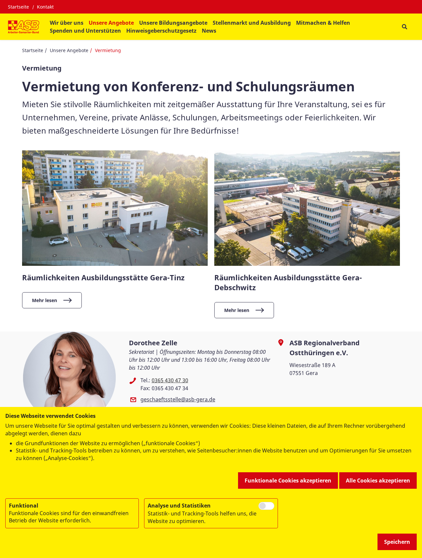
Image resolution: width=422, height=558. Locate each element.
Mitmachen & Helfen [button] (323, 22)
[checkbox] (266, 506)
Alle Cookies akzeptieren (378, 480)
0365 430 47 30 (170, 380)
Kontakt (45, 7)
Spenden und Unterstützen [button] (85, 30)
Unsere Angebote (69, 50)
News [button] (209, 30)
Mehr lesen (44, 300)
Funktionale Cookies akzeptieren (288, 480)
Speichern (397, 541)
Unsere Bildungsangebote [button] (173, 22)
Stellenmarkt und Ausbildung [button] (252, 22)
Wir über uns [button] (66, 22)
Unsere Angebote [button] (111, 22)
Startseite (18, 7)
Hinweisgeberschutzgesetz (161, 30)
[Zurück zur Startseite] (23, 26)
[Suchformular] (404, 27)
